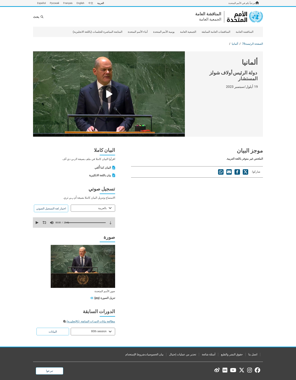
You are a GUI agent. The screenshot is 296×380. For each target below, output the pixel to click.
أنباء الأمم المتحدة (138, 31)
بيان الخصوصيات (154, 354)
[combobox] (93, 208)
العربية (100, 3)
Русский (54, 3)
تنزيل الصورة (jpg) (104, 298)
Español (41, 3)
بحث (36, 16)
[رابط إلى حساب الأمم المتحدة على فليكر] (225, 370)
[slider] (86, 222)
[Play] (109, 94)
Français (67, 3)
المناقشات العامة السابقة (216, 31)
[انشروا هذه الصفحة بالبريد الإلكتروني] (229, 172)
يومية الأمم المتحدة (164, 31)
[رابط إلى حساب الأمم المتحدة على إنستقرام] (249, 370)
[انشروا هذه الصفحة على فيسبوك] (237, 172)
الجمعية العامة (188, 31)
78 (243, 43)
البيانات (53, 331)
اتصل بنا (252, 354)
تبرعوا (49, 370)
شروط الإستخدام (135, 354)
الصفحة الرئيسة (254, 43)
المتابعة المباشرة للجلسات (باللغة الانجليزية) (97, 31)
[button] (36, 222)
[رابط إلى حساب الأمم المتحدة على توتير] (241, 370)
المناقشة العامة (208, 13)
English (80, 3)
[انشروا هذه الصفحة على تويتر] (245, 172)
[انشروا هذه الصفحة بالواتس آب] (221, 172)
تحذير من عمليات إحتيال (182, 354)
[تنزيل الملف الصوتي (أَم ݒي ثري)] (110, 223)
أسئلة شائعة (208, 354)
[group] (52, 222)
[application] (74, 222)
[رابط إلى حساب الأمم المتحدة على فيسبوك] (257, 370)
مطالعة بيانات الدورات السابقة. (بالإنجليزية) (91, 321)
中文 (90, 3)
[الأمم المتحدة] (245, 16)
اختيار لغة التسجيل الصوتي (51, 208)
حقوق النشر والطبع (232, 354)
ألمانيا (235, 43)
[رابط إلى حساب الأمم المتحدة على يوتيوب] (233, 370)
